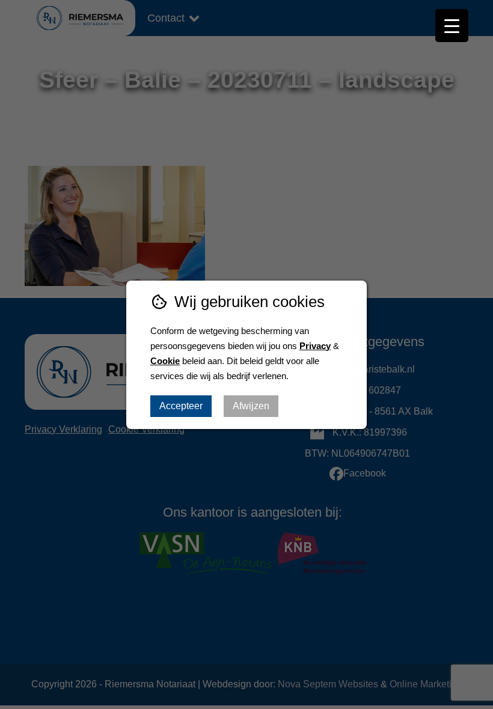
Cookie (165, 361)
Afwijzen (251, 406)
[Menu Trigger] (451, 25)
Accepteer (181, 406)
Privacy (315, 346)
